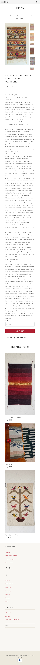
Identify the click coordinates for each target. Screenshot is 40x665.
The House (8, 612)
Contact (7, 552)
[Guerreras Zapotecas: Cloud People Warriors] (17, 44)
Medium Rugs (9, 584)
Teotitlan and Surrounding (12, 619)
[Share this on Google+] (21, 337)
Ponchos (7, 598)
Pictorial (7, 594)
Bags (6, 601)
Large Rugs (8, 587)
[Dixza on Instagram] (10, 568)
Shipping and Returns (11, 555)
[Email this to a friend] (24, 337)
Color (7, 320)
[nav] (4, 2)
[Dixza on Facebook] (6, 568)
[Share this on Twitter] (11, 337)
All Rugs (7, 580)
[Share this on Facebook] (14, 337)
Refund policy (9, 563)
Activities (7, 616)
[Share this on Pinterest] (17, 337)
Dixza (20, 8)
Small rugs (8, 591)
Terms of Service (9, 559)
